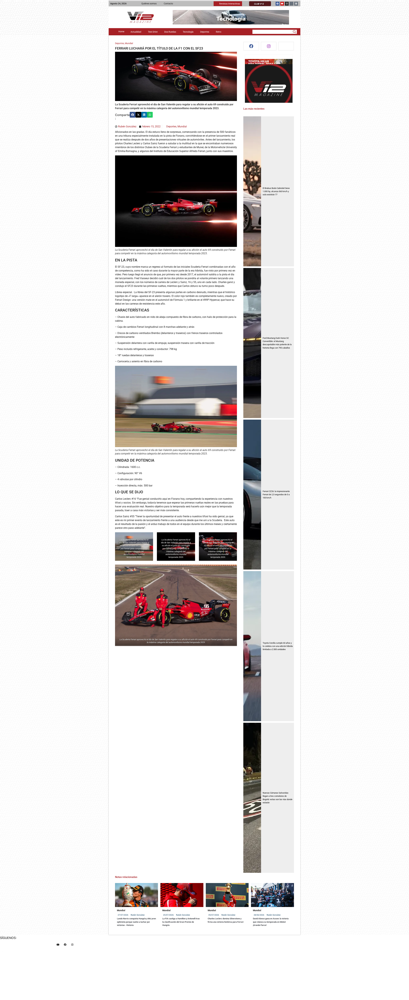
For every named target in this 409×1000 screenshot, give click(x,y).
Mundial (129, 43)
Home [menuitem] (121, 31)
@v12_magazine (255, 62)
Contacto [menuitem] (168, 3)
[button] (132, 115)
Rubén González (138, 915)
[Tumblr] (291, 4)
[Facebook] (277, 4)
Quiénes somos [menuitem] (149, 3)
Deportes (119, 43)
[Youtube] (282, 4)
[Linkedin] (296, 4)
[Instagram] (287, 4)
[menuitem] (228, 3)
